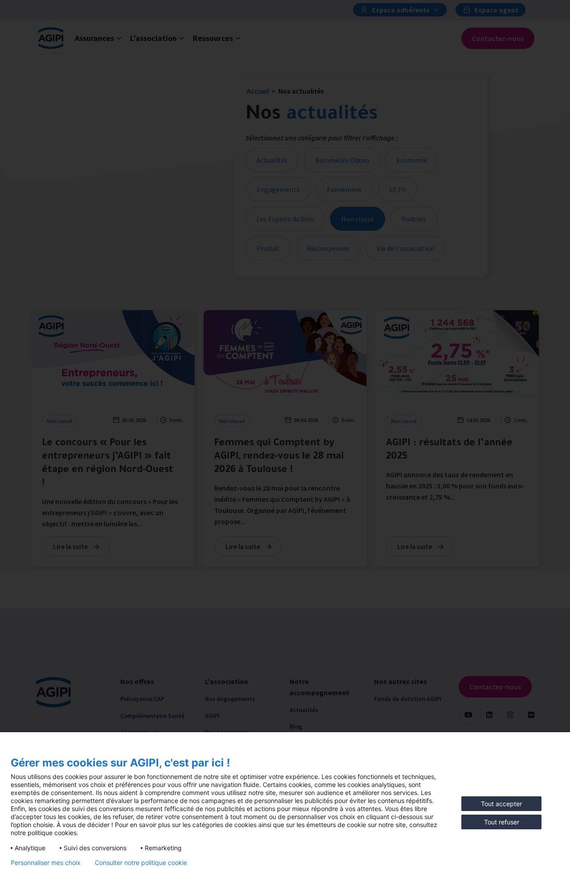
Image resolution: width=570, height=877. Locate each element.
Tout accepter (501, 803)
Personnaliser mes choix (46, 862)
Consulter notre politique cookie (141, 862)
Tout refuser (501, 822)
